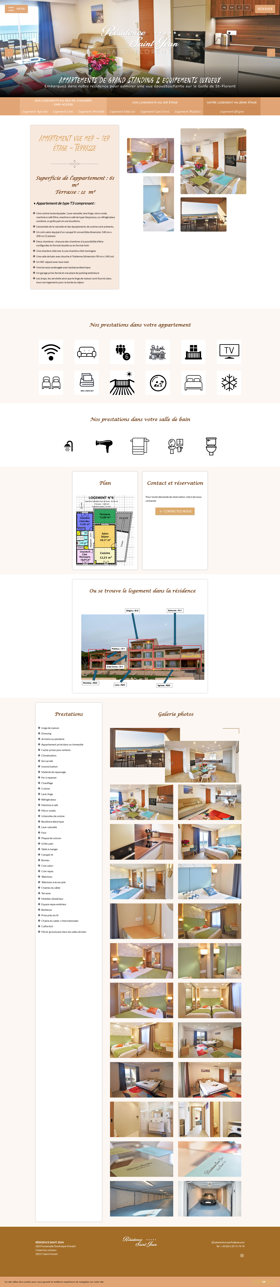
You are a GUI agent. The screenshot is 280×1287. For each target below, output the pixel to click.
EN (231, 7)
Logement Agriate (34, 111)
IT (239, 7)
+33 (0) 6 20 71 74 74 (233, 1246)
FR (224, 7)
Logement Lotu (63, 111)
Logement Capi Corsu (154, 111)
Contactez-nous (177, 511)
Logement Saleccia (122, 111)
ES (247, 7)
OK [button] (264, 1282)
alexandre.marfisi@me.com (230, 1242)
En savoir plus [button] (112, 1282)
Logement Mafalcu (188, 111)
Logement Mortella (91, 111)
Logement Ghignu (232, 111)
